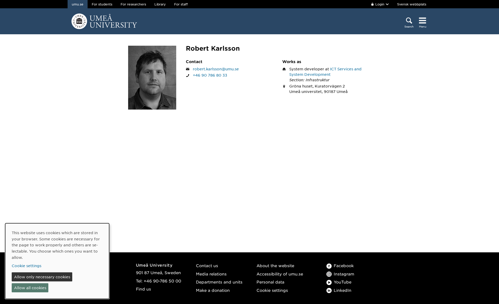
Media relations (211, 273)
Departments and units (219, 281)
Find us (143, 288)
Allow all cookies (30, 287)
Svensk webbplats (411, 4)
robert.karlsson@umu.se (216, 68)
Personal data (270, 281)
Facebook (344, 265)
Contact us (207, 265)
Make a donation (213, 290)
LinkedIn (342, 290)
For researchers (133, 4)
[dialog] (57, 261)
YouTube (342, 281)
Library (160, 4)
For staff (181, 4)
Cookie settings (272, 290)
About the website (275, 265)
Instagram (344, 273)
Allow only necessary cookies (42, 276)
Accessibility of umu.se (280, 273)
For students (102, 4)
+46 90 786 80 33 (210, 75)
